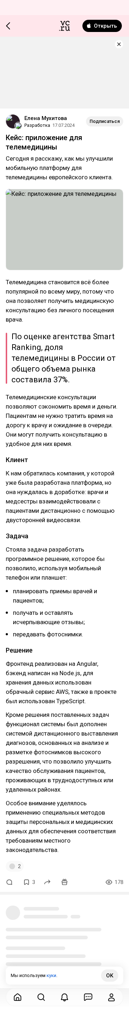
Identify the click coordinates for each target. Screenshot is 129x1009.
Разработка (37, 125)
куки (51, 975)
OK (109, 975)
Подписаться (105, 121)
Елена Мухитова (45, 118)
